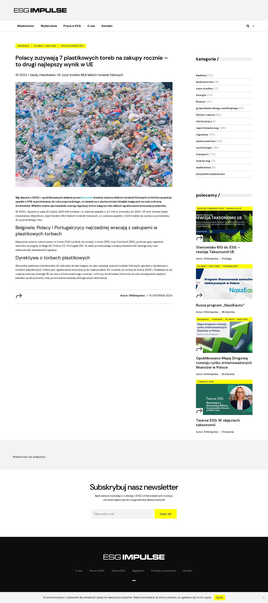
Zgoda (219, 597)
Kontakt (188, 570)
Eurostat (87, 197)
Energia (201, 95)
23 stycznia (228, 374)
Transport (202, 154)
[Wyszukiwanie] (248, 26)
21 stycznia (228, 431)
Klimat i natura (45, 45)
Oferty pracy (204, 121)
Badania (40, 40)
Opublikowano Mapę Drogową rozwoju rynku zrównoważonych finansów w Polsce (224, 363)
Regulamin (138, 570)
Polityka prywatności (163, 570)
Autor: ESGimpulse (132, 295)
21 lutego (227, 258)
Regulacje (202, 134)
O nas (78, 570)
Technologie (204, 147)
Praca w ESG (97, 570)
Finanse (200, 101)
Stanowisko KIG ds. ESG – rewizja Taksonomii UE (218, 249)
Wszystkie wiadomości (210, 174)
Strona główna (23, 40)
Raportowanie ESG (207, 128)
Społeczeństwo (72, 45)
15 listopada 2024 (160, 295)
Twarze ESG (203, 160)
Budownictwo (205, 82)
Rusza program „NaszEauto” (220, 305)
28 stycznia (228, 312)
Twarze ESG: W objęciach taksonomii (218, 422)
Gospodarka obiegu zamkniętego (217, 108)
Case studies (204, 88)
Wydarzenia (203, 167)
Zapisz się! (166, 513)
